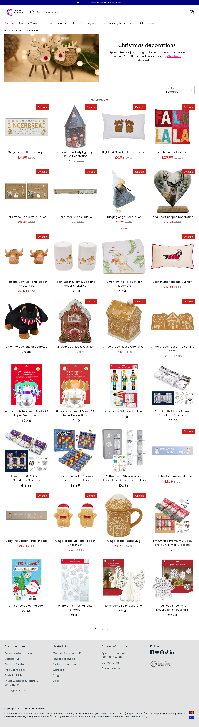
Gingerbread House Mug (123, 541)
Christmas (174, 56)
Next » (104, 629)
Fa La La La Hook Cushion (172, 152)
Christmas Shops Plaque (75, 217)
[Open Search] (32, 12)
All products (148, 23)
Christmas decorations (26, 30)
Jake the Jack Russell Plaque (172, 476)
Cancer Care (28, 23)
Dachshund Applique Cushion (172, 282)
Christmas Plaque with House (26, 217)
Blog (56, 675)
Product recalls (14, 670)
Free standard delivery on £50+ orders (99, 2)
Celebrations (55, 23)
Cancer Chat (110, 662)
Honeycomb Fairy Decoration (124, 606)
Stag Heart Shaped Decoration (172, 217)
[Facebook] (152, 652)
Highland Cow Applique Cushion (124, 152)
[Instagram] (162, 652)
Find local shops (64, 659)
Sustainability (13, 675)
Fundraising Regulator (160, 666)
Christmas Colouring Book (26, 606)
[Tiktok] (167, 652)
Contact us (12, 659)
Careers (58, 670)
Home (7, 30)
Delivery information (18, 653)
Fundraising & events (117, 23)
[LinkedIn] (172, 652)
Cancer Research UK (67, 653)
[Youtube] (157, 652)
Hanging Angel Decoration (124, 217)
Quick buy (26, 144)
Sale (7, 23)
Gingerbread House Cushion (75, 346)
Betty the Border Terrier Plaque (26, 541)
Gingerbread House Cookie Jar (124, 346)
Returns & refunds (16, 664)
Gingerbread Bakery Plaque (26, 152)
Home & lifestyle (83, 23)
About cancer (111, 668)
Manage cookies (15, 690)
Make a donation (64, 664)
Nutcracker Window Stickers (124, 411)
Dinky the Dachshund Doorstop (26, 346)
